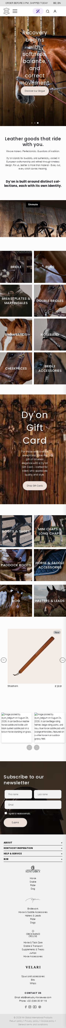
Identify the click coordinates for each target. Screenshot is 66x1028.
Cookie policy (48, 1021)
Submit (15, 822)
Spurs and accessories (33, 976)
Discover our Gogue (35, 90)
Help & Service (33, 853)
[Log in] (55, 11)
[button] (38, 11)
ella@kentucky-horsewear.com (36, 997)
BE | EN (56, 3)
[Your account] (55, 11)
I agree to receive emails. (19, 813)
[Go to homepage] (6, 11)
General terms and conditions (33, 1024)
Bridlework (32, 908)
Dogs (33, 922)
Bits (33, 979)
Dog (33, 888)
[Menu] (15, 11)
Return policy (16, 1021)
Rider (33, 885)
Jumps (33, 953)
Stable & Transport (33, 946)
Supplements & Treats (33, 949)
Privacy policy (32, 1021)
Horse (33, 878)
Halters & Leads (33, 915)
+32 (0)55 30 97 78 (37, 1000)
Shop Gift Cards (35, 485)
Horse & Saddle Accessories (33, 912)
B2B (33, 859)
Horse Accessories (33, 956)
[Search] (48, 11)
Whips (33, 983)
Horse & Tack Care (33, 942)
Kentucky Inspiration (33, 848)
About (33, 842)
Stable (33, 881)
